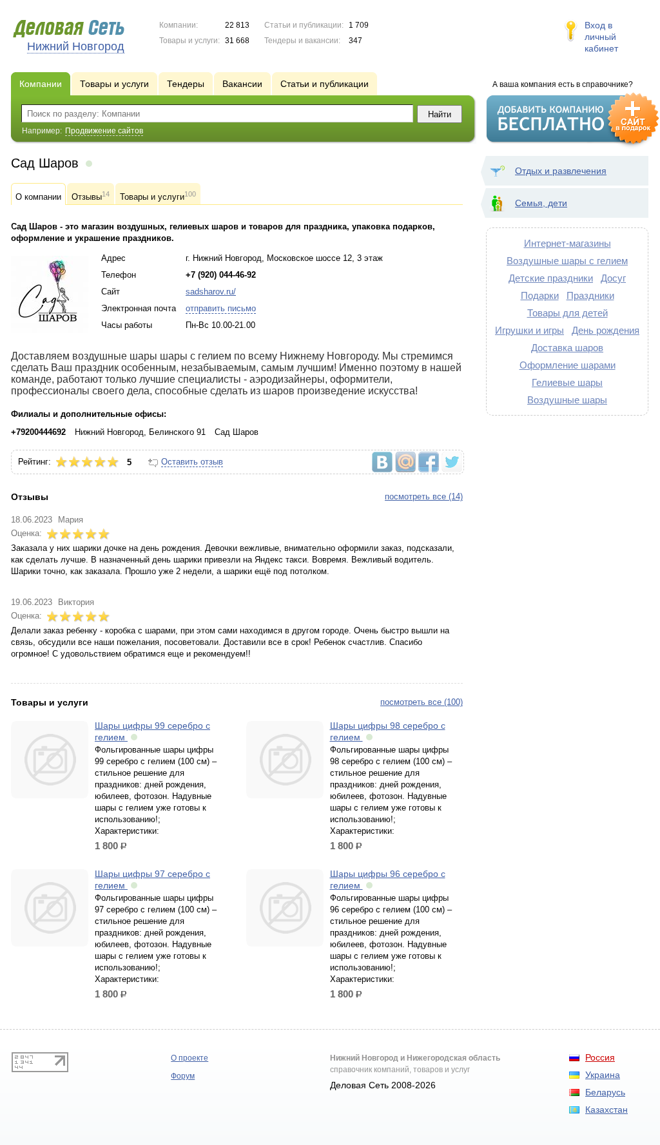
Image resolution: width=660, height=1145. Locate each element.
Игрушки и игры (529, 330)
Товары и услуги (158, 196)
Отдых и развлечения (561, 171)
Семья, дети (541, 203)
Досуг (613, 278)
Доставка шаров (567, 347)
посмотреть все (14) (424, 496)
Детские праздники (551, 278)
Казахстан (606, 1109)
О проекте (189, 1058)
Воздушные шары (567, 399)
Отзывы (91, 196)
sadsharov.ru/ (211, 291)
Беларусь (605, 1092)
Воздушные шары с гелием (567, 260)
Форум (183, 1076)
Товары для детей (567, 312)
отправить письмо (221, 308)
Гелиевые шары (567, 382)
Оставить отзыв (192, 462)
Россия (600, 1057)
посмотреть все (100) (421, 702)
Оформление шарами (567, 365)
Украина (602, 1075)
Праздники (590, 295)
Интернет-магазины (567, 243)
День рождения (605, 330)
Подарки (540, 295)
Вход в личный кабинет (601, 36)
